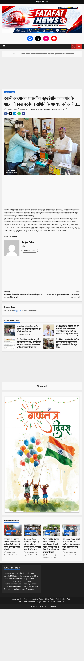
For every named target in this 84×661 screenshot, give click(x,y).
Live (79, 46)
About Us (15, 599)
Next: (63, 294)
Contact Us (60, 601)
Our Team (24, 599)
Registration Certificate (46, 601)
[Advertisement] (42, 73)
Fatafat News (11, 552)
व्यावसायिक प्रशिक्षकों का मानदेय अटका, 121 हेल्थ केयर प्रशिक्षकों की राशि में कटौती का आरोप (9, 330)
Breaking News (9, 92)
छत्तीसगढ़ (8, 533)
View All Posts (30, 250)
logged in (17, 311)
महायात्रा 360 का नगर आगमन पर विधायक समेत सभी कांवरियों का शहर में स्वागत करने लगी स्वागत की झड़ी (12, 544)
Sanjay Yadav (12, 109)
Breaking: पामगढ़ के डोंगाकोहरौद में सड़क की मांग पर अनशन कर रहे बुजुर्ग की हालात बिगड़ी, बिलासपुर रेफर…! (48, 343)
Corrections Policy (36, 599)
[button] (4, 46)
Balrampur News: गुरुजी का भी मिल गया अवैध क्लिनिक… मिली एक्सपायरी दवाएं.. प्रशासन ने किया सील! (71, 544)
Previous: (23, 294)
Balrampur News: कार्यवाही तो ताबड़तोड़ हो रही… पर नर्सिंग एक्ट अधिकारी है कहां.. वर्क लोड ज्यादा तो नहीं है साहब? (32, 544)
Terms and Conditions (27, 601)
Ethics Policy (49, 599)
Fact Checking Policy (63, 599)
